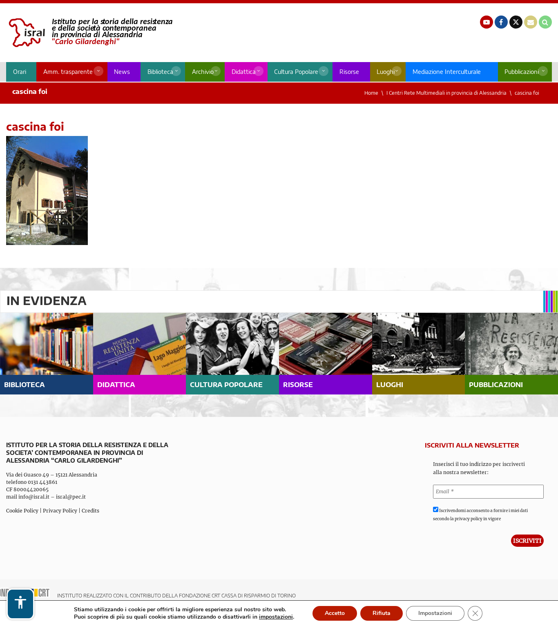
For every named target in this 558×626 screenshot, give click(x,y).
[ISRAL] (89, 33)
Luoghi (386, 71)
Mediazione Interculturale (447, 71)
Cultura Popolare (296, 71)
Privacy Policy (60, 511)
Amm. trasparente (68, 71)
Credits (90, 511)
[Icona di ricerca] (545, 22)
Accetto (335, 613)
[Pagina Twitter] (515, 22)
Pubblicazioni (521, 71)
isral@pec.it (71, 497)
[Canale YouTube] (486, 22)
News (122, 71)
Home (371, 93)
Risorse (349, 71)
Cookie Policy (22, 511)
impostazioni (276, 617)
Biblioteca (160, 71)
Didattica (244, 71)
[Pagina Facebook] (501, 22)
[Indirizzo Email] (530, 22)
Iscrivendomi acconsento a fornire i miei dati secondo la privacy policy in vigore (480, 514)
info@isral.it (33, 497)
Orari (19, 71)
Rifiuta (382, 613)
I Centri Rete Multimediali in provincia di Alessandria (446, 93)
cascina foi (527, 93)
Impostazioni (435, 613)
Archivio (203, 71)
